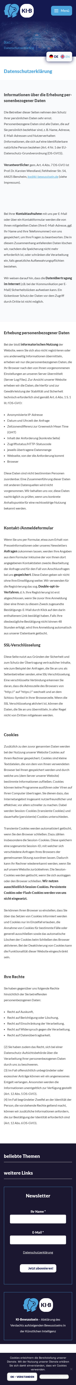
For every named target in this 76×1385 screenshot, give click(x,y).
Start (7, 42)
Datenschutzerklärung (38, 1252)
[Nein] (71, 1369)
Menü (65, 11)
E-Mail (38, 1232)
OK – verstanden (22, 1376)
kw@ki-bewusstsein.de (43, 176)
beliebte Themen (22, 1156)
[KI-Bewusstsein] (38, 1306)
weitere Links (18, 1173)
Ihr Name (38, 1211)
